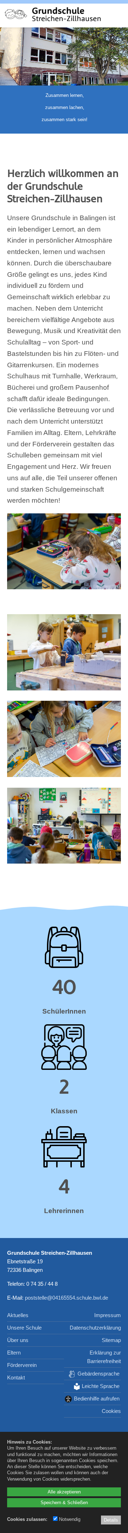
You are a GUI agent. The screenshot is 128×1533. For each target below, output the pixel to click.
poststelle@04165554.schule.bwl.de (66, 1298)
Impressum (107, 1315)
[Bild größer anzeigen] (64, 587)
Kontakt (16, 1377)
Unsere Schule (24, 1328)
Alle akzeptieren (64, 1492)
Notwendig (69, 1519)
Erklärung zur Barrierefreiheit (104, 1357)
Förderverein (22, 1365)
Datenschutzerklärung (95, 1328)
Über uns (17, 1340)
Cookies (111, 1411)
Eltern (14, 1353)
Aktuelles (17, 1315)
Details (111, 1520)
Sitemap (111, 1340)
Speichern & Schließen (64, 1502)
